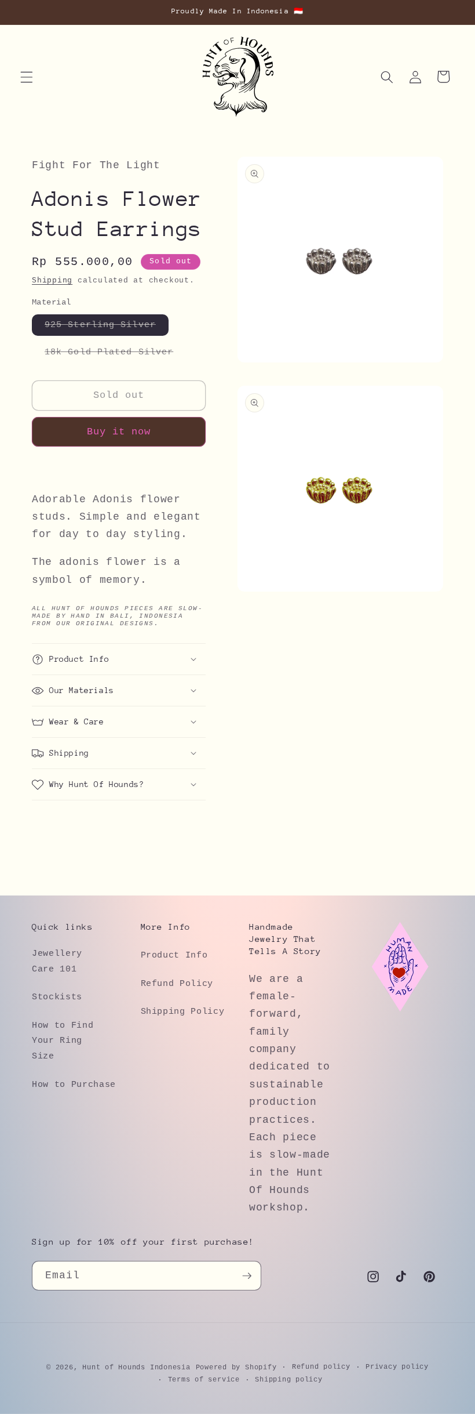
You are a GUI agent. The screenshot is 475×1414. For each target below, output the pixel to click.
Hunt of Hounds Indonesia (136, 1368)
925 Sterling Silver (107, 327)
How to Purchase (74, 1084)
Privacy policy (397, 1367)
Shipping (52, 280)
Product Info (174, 955)
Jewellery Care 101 (57, 961)
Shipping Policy (183, 1011)
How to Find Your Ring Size (62, 1040)
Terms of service (204, 1380)
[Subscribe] (247, 1276)
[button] (27, 76)
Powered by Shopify (236, 1368)
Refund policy (321, 1367)
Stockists (57, 997)
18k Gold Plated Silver (115, 354)
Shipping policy (289, 1380)
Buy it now (119, 431)
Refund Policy (177, 983)
